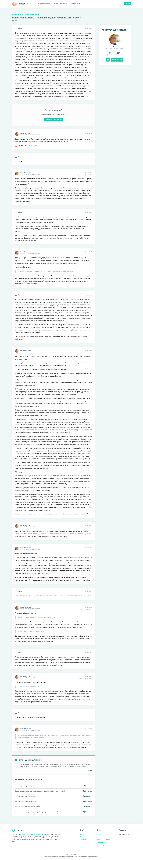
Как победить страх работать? (25, 796)
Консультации (16, 14)
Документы (83, 839)
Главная (99, 834)
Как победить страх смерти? (24, 786)
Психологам (83, 837)
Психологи (100, 837)
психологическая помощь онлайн (31, 834)
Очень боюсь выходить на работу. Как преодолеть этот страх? (36, 812)
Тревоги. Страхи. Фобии (31, 14)
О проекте (83, 834)
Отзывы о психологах (103, 839)
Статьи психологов (102, 842)
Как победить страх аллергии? (25, 801)
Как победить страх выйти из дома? (27, 807)
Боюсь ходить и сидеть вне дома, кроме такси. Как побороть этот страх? (40, 791)
